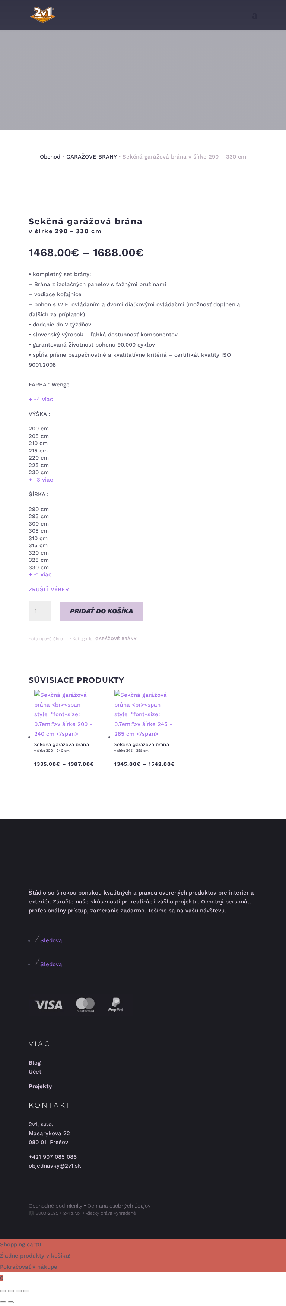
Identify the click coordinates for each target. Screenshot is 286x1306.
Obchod (50, 156)
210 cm (38, 443)
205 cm (39, 436)
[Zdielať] (19, 1291)
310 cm (38, 538)
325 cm (39, 560)
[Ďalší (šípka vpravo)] (11, 1302)
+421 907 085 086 (53, 1156)
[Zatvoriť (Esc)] (26, 1291)
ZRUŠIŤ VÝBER (49, 589)
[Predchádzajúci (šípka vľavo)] (3, 1302)
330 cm (39, 567)
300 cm (39, 523)
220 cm (39, 457)
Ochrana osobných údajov (119, 1206)
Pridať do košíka (101, 611)
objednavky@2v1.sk (55, 1165)
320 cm (39, 552)
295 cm (39, 516)
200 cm (39, 428)
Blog (35, 1062)
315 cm (38, 545)
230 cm (39, 472)
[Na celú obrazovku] (11, 1291)
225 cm (39, 465)
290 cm (39, 509)
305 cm (39, 530)
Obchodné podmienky (55, 1206)
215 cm (38, 450)
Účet (35, 1071)
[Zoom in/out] (3, 1291)
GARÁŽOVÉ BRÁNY (91, 156)
